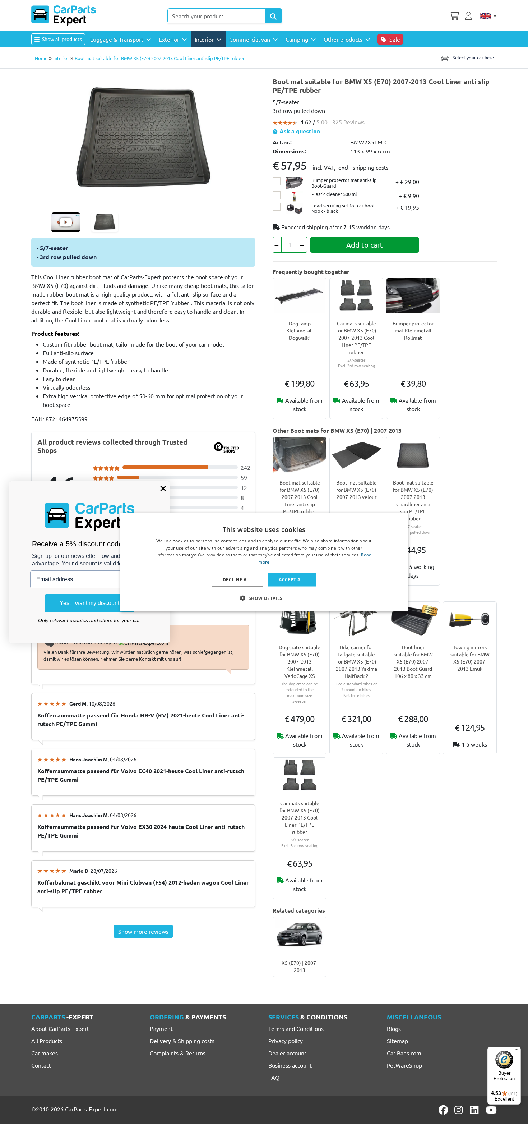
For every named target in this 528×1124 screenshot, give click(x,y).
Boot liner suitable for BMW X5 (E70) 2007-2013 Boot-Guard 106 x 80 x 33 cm (413, 661)
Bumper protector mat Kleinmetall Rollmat (413, 330)
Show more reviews (143, 931)
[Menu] (516, 1051)
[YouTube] (491, 1110)
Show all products (61, 39)
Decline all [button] (237, 580)
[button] (263, 598)
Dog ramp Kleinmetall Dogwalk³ (299, 330)
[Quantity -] (277, 245)
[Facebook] (444, 1110)
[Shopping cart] (454, 15)
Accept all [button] (292, 580)
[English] (488, 16)
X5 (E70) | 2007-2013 (300, 966)
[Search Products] (273, 15)
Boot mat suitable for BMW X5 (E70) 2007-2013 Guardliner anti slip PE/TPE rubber (413, 500)
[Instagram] (459, 1110)
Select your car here (472, 57)
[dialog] (264, 562)
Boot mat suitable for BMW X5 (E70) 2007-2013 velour (356, 489)
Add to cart (364, 244)
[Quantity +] (302, 245)
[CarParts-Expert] (63, 15)
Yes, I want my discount (89, 603)
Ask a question (299, 131)
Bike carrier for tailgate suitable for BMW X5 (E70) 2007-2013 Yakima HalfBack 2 (356, 661)
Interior (61, 58)
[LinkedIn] (475, 1110)
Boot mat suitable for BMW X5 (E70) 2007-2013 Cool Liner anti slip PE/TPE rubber (299, 496)
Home (41, 58)
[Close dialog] (163, 488)
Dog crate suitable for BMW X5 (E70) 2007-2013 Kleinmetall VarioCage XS (299, 661)
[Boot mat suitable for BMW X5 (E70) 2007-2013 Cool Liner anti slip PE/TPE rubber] (143, 138)
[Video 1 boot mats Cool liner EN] (65, 222)
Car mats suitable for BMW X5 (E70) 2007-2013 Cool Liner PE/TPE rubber (356, 337)
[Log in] (469, 15)
